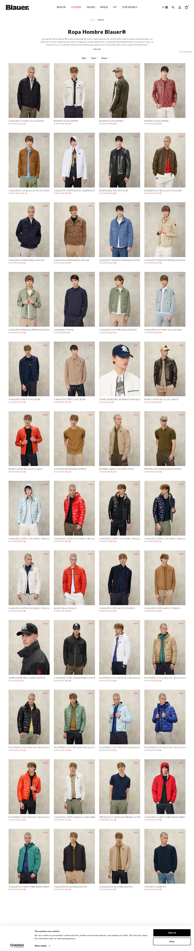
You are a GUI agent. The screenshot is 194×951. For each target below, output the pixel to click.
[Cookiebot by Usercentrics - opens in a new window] (17, 946)
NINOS (104, 7)
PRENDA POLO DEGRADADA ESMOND (162, 469)
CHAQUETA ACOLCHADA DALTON (70, 887)
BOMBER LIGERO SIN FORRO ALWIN (116, 469)
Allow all (172, 933)
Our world (129, 7)
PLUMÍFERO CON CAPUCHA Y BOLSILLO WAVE (119, 678)
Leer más (97, 49)
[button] (97, 48)
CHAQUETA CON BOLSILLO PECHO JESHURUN (29, 191)
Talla (84, 58)
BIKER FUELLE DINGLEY (65, 608)
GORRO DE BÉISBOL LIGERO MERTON (27, 678)
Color (93, 58)
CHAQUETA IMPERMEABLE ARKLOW (26, 260)
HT (115, 7)
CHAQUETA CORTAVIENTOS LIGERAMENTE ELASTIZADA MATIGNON (74, 191)
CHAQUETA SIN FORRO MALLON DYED (118, 330)
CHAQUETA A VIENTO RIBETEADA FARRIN (164, 817)
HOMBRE (76, 7)
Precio (104, 58)
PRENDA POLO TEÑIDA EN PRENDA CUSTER (119, 817)
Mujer (91, 7)
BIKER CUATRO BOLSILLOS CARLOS (161, 399)
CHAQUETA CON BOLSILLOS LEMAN (26, 121)
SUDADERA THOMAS (64, 330)
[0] (186, 7)
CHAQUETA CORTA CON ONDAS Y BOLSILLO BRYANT (29, 539)
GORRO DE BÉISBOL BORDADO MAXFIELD (119, 399)
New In (61, 7)
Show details (41, 946)
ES (163, 7)
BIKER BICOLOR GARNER (66, 121)
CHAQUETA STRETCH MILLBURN (24, 399)
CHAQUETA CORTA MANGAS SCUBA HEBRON (74, 817)
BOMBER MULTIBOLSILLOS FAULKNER (163, 191)
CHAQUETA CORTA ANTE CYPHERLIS (117, 608)
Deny (172, 941)
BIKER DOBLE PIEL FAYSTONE (113, 191)
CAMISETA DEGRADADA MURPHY (70, 469)
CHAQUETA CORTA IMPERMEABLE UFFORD (74, 678)
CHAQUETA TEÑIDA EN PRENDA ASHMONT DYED (119, 260)
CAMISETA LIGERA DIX (155, 887)
